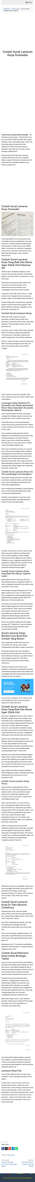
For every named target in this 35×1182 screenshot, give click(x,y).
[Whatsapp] (16, 1148)
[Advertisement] (17, 32)
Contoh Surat (11, 1155)
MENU (30, 2)
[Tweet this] (6, 1148)
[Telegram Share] (13, 1148)
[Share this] (2, 1148)
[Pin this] (9, 1148)
